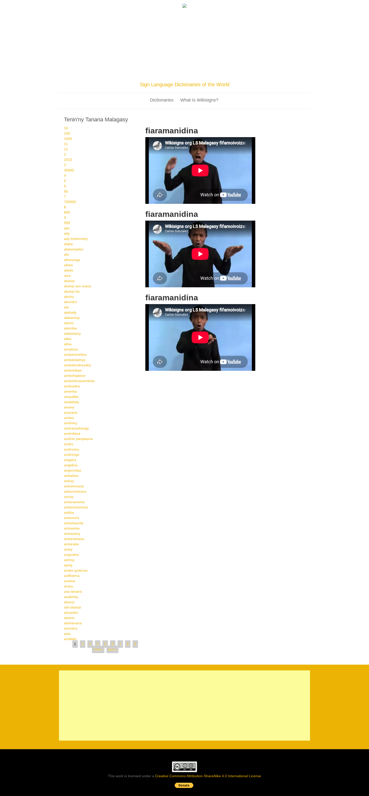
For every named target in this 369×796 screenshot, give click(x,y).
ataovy (69, 602)
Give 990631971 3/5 (156, 207)
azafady (70, 639)
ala (66, 307)
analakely (71, 402)
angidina (71, 465)
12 (66, 149)
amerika (70, 391)
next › (98, 649)
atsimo (69, 618)
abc (67, 228)
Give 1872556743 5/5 (164, 291)
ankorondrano (75, 491)
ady (67, 233)
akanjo (69, 281)
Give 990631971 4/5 (160, 207)
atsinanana (73, 623)
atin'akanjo (72, 607)
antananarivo (74, 502)
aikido (68, 270)
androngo (71, 455)
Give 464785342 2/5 (152, 374)
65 (66, 191)
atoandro (71, 612)
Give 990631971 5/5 (164, 207)
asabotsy (71, 597)
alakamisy (72, 318)
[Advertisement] (184, 46)
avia (67, 634)
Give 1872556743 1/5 (147, 291)
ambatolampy (75, 360)
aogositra (71, 555)
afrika (68, 265)
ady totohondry (76, 239)
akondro (70, 302)
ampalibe (71, 397)
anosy (69, 497)
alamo (69, 323)
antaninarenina (76, 507)
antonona (71, 518)
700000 (70, 202)
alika (67, 339)
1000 (68, 139)
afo (66, 254)
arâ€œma (72, 576)
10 (66, 128)
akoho (69, 297)
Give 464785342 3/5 (156, 374)
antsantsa (72, 528)
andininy (70, 423)
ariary (68, 586)
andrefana (72, 433)
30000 (69, 170)
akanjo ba (72, 291)
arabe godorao (76, 570)
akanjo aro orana (77, 286)
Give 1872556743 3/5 (156, 291)
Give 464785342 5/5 (164, 374)
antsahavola (73, 523)
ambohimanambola (79, 381)
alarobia (70, 328)
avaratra (70, 628)
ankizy (69, 481)
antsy (68, 549)
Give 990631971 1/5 (147, 207)
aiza (67, 276)
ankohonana (74, 486)
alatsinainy (72, 333)
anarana (70, 412)
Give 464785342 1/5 (147, 374)
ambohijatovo (74, 376)
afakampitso (73, 249)
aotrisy (69, 560)
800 (67, 212)
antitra (69, 512)
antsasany (72, 534)
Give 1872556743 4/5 (160, 291)
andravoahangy (76, 428)
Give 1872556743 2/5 (152, 291)
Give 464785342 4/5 (160, 374)
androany (71, 449)
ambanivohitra (75, 354)
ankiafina (71, 476)
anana (69, 407)
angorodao (72, 470)
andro (68, 444)
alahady (70, 312)
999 (67, 223)
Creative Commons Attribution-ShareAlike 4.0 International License (208, 776)
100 (67, 133)
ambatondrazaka (77, 365)
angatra (70, 460)
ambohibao (73, 370)
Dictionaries (161, 100)
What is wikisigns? (199, 100)
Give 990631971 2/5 (152, 207)
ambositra (72, 386)
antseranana (74, 539)
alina (68, 344)
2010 (68, 160)
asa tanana (73, 591)
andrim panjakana (78, 439)
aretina (69, 581)
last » (112, 649)
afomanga (72, 260)
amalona (71, 349)
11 (66, 144)
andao (69, 418)
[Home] (184, 7)
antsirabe (71, 544)
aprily (68, 565)
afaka (68, 244)
